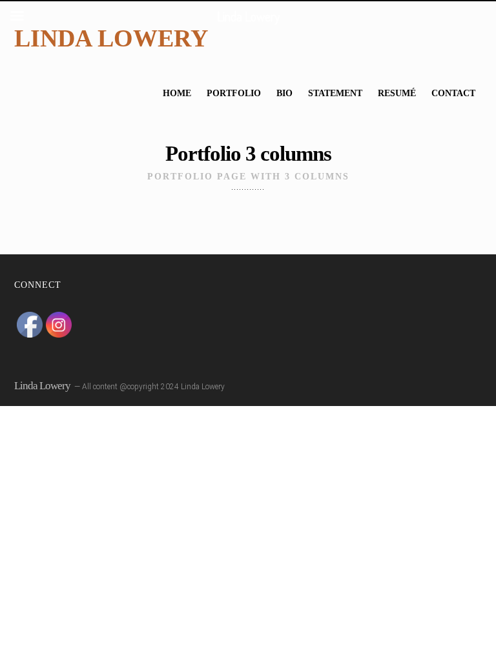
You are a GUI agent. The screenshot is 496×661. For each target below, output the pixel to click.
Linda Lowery (111, 38)
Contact (453, 93)
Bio (284, 93)
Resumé (397, 93)
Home (177, 93)
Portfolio (234, 93)
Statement (335, 93)
